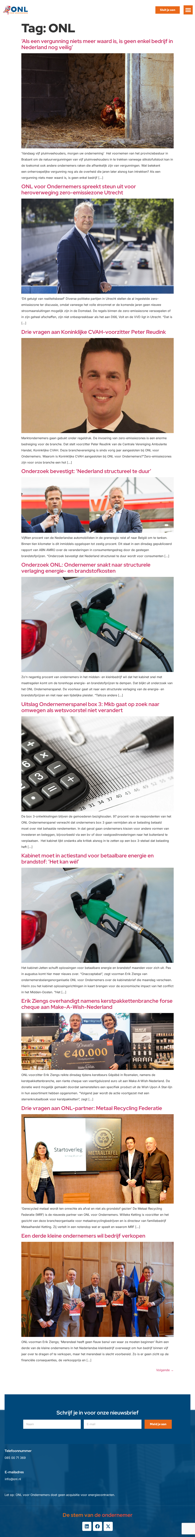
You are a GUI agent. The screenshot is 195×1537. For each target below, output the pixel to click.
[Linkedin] (86, 1526)
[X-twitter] (108, 1526)
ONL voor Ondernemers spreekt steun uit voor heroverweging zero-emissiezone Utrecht (78, 189)
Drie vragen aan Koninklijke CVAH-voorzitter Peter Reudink (93, 332)
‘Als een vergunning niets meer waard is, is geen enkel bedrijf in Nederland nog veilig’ (97, 44)
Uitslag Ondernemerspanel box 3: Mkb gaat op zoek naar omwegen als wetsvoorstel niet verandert (90, 707)
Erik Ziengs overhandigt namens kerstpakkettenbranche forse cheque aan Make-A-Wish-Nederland (97, 1004)
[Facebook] (97, 1526)
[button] (188, 9)
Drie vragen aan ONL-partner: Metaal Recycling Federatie (91, 1108)
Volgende (165, 1370)
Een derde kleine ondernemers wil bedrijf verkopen (83, 1235)
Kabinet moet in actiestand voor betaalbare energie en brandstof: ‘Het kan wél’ (87, 858)
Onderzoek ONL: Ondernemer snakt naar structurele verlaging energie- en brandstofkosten (85, 567)
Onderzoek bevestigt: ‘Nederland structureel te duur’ (86, 471)
